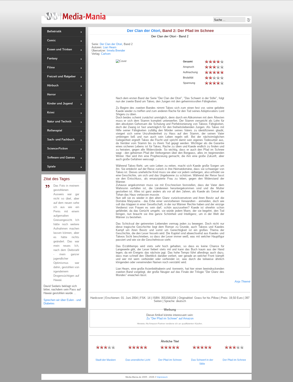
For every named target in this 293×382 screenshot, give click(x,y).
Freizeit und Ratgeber (61, 76)
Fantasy (52, 58)
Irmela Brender (116, 50)
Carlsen (105, 53)
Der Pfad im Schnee (170, 359)
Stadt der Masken (105, 359)
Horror (51, 94)
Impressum (162, 377)
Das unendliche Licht (137, 359)
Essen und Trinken (59, 49)
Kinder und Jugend (60, 103)
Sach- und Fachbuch (61, 139)
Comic (51, 40)
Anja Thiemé (242, 281)
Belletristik (54, 31)
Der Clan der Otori (143, 31)
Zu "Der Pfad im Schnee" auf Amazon (169, 318)
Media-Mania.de (75, 14)
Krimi (50, 112)
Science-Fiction (57, 148)
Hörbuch (53, 85)
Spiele (51, 166)
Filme (51, 67)
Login (248, 20)
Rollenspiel (54, 130)
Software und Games (61, 157)
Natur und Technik (59, 121)
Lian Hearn (109, 47)
